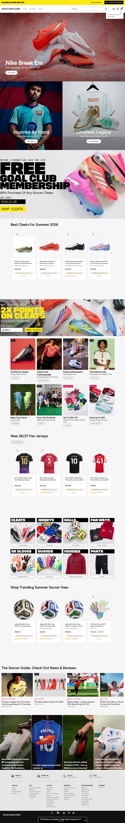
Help (30, 785)
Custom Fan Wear (102, 545)
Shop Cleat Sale (95, 423)
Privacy (48, 791)
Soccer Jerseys (85, 801)
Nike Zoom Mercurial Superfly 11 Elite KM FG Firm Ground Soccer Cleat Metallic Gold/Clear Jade (23, 262)
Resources (67, 785)
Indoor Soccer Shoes (86, 799)
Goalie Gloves (84, 802)
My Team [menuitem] (32, 9)
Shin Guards (49, 576)
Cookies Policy (50, 801)
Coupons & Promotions (70, 795)
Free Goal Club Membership (12, 3)
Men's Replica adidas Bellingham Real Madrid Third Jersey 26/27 (47, 479)
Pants (102, 576)
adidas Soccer (85, 789)
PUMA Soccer (84, 791)
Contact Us (32, 789)
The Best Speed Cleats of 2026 (48, 702)
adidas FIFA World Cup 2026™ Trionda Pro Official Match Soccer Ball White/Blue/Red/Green (74, 625)
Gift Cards (66, 791)
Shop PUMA (15, 423)
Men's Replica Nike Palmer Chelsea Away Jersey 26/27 (74, 479)
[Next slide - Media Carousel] (123, 740)
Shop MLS (41, 423)
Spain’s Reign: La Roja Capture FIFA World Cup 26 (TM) (81, 703)
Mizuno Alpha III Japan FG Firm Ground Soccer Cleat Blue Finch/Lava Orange (99, 262)
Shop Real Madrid (43, 380)
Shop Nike (11, 73)
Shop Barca (31, 141)
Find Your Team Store (35, 791)
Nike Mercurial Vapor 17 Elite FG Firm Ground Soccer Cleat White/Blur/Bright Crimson (49, 262)
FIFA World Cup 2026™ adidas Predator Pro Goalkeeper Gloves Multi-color (99, 625)
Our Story (14, 793)
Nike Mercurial (85, 804)
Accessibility (32, 797)
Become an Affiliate (69, 793)
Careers (14, 789)
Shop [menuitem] (25, 9)
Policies (49, 785)
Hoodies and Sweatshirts (76, 576)
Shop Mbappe (94, 141)
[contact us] (11, 816)
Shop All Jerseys (17, 442)
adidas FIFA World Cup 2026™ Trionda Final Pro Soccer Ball (22, 625)
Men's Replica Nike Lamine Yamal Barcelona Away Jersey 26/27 (23, 479)
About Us (14, 785)
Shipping (49, 789)
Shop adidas (15, 377)
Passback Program (17, 791)
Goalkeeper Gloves (23, 576)
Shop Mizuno (68, 377)
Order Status (32, 795)
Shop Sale (67, 425)
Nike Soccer (84, 787)
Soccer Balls (75, 545)
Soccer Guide (67, 797)
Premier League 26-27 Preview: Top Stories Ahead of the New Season (16, 703)
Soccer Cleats (23, 545)
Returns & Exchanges (52, 793)
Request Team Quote (34, 787)
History (14, 787)
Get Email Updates (34, 793)
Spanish (101, 787)
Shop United (94, 377)
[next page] (111, 253)
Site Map (66, 799)
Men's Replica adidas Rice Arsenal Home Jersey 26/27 (99, 479)
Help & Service (96, 2)
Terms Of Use (50, 787)
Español (49, 795)
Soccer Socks (84, 793)
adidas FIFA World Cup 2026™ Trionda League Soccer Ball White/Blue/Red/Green (48, 625)
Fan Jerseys (49, 545)
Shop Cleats (62, 184)
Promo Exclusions (51, 806)
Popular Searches (87, 785)
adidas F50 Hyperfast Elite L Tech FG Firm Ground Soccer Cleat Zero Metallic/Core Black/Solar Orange (74, 262)
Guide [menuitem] (40, 9)
